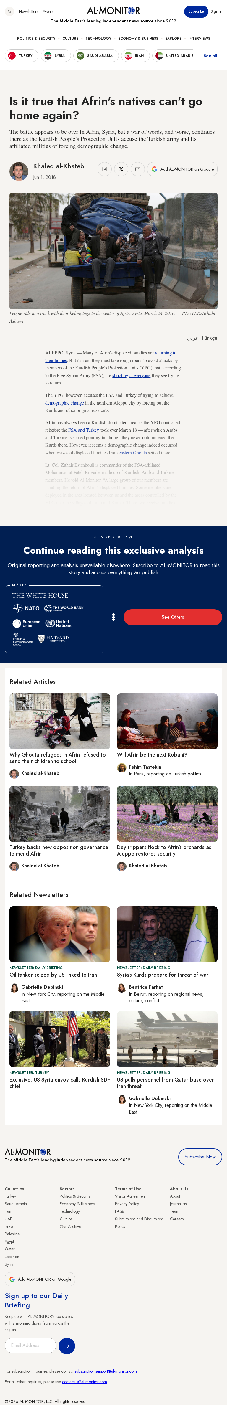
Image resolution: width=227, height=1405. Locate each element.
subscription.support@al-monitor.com (106, 1371)
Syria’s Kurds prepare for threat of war (163, 975)
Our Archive (70, 1226)
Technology (98, 38)
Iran (8, 1211)
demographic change (64, 402)
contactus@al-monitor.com (84, 1382)
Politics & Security (36, 38)
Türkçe (209, 338)
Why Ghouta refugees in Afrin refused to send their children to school (57, 758)
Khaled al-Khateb (58, 166)
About (175, 1196)
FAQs (119, 1211)
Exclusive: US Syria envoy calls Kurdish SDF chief (59, 1083)
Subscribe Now (200, 1156)
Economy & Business (138, 38)
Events (48, 11)
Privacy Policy (127, 1204)
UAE (8, 1219)
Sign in (216, 11)
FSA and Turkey (83, 430)
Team (174, 1211)
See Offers (173, 617)
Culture (70, 38)
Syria (9, 1264)
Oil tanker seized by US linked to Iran (53, 975)
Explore (173, 38)
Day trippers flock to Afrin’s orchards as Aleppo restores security (164, 850)
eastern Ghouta (133, 452)
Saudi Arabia (16, 1204)
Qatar (10, 1249)
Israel (9, 1226)
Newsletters (28, 11)
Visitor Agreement (130, 1196)
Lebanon (12, 1256)
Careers (177, 1219)
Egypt (9, 1241)
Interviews (199, 38)
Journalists (178, 1204)
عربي (193, 338)
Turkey (10, 1196)
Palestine (12, 1234)
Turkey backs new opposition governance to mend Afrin (58, 850)
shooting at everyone (131, 375)
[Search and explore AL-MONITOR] (9, 11)
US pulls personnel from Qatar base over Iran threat (165, 1083)
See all (210, 56)
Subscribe (196, 11)
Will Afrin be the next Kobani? (152, 755)
